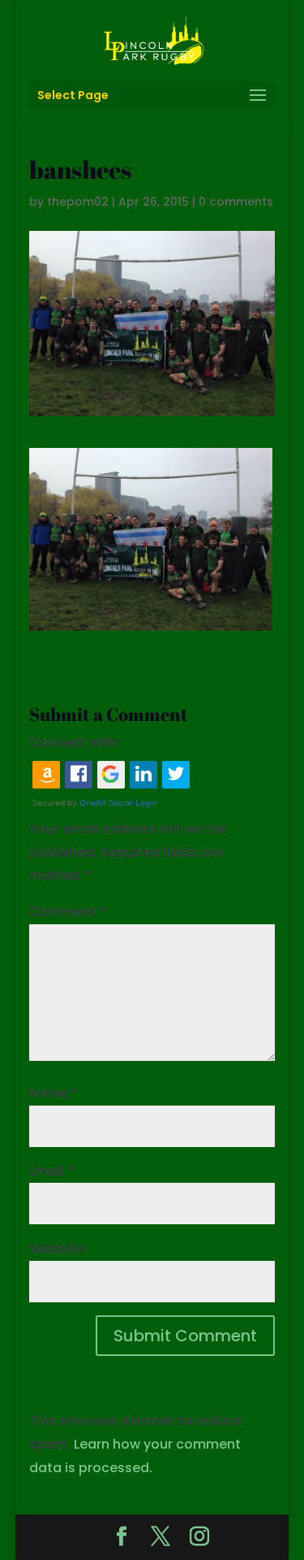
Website (56, 1248)
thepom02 (78, 201)
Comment (67, 911)
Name (53, 1093)
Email (51, 1171)
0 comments (236, 201)
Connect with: (75, 742)
